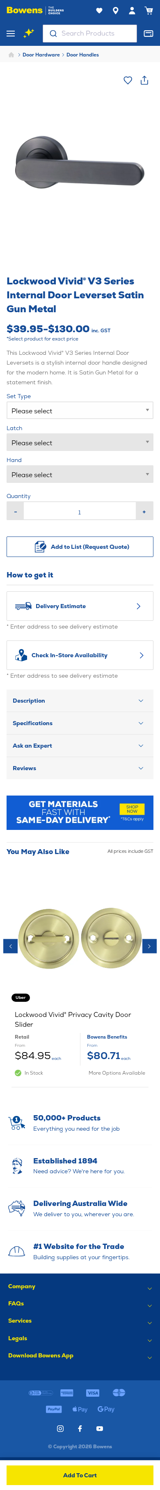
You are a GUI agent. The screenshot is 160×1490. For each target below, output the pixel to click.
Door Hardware (41, 55)
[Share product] (144, 80)
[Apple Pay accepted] (80, 1409)
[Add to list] (128, 80)
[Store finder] (116, 11)
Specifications (33, 723)
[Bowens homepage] (35, 11)
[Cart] (148, 11)
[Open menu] (11, 33)
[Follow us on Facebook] (80, 1428)
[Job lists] (99, 11)
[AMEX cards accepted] (67, 1393)
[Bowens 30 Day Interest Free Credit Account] (41, 1393)
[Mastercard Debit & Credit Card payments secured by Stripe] (119, 1393)
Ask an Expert (32, 745)
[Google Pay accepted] (106, 1409)
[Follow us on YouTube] (99, 1428)
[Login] (132, 11)
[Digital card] (148, 33)
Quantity (19, 496)
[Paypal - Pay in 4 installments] (54, 1409)
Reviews (24, 768)
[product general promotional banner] (80, 813)
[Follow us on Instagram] (60, 1428)
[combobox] (90, 34)
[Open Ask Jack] (28, 33)
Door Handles (82, 55)
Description (29, 700)
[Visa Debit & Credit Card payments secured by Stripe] (93, 1393)
